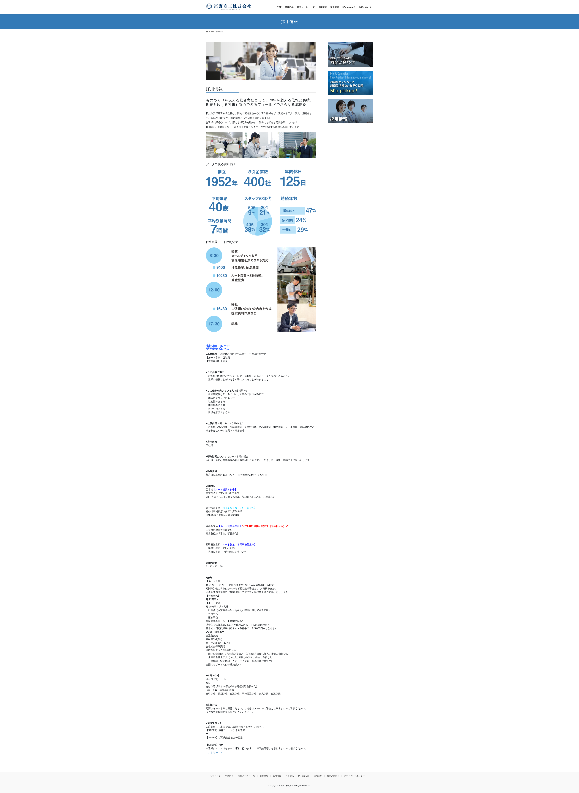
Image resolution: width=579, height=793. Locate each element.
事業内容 (229, 776)
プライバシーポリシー (354, 776)
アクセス (289, 776)
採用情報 (277, 776)
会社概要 (264, 776)
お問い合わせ (333, 776)
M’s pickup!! (304, 776)
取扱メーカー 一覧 (246, 776)
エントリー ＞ (214, 752)
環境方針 (318, 776)
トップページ (214, 776)
